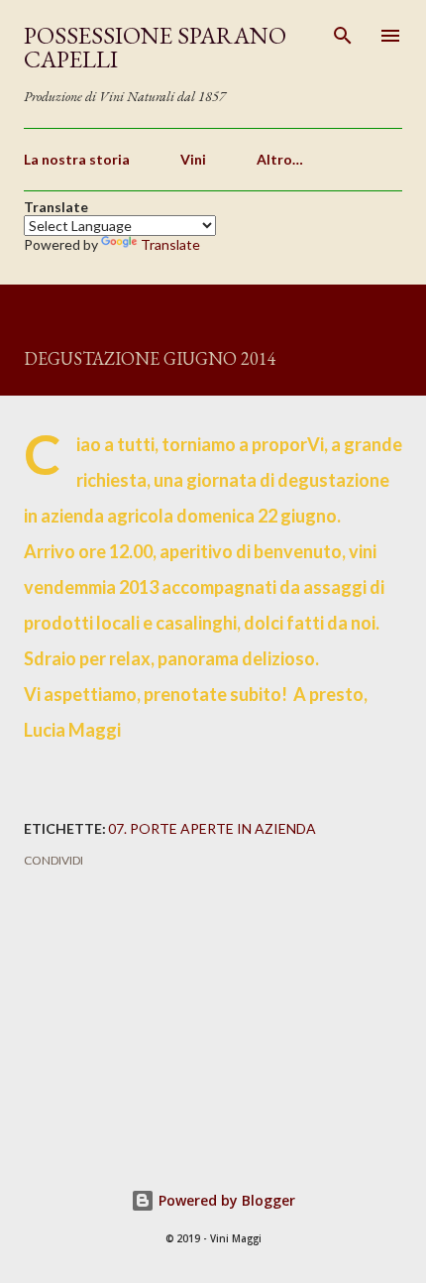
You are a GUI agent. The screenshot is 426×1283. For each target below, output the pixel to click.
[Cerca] (343, 36)
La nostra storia (77, 159)
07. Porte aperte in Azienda (212, 828)
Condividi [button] (53, 860)
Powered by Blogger (225, 1200)
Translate (170, 244)
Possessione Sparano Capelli (155, 47)
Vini (193, 159)
